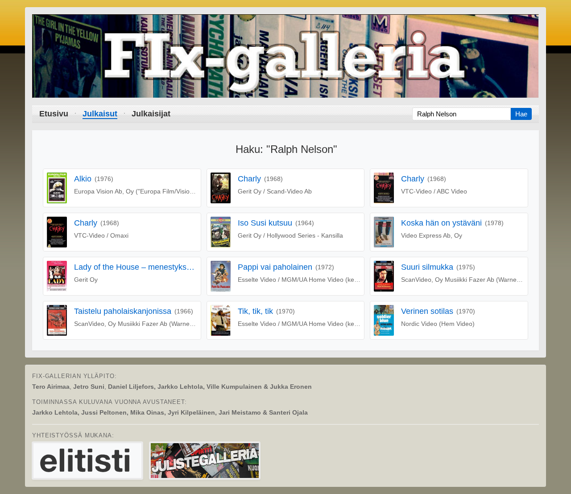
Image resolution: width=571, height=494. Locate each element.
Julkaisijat (151, 113)
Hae (521, 114)
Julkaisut (100, 113)
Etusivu (53, 113)
